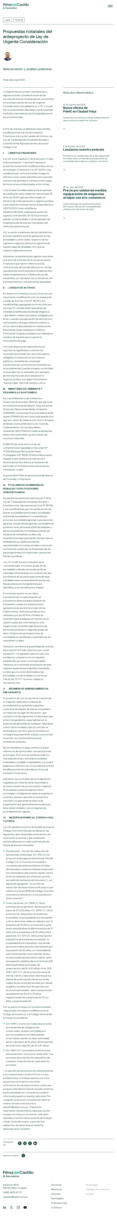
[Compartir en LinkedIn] (35, 1143)
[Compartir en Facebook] (20, 1143)
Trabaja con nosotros (98, 1189)
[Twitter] (11, 1207)
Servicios (56, 1184)
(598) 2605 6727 (12, 1192)
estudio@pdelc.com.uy (15, 1196)
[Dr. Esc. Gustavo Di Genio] (7, 56)
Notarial (19, 19)
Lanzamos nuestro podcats (83, 149)
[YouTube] (25, 1207)
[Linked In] (4, 1207)
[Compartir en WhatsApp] (25, 1143)
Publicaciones (59, 1202)
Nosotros (56, 1189)
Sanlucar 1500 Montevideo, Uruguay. (15, 1186)
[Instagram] (18, 1207)
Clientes (55, 1193)
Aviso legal (92, 1184)
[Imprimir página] (23, 1155)
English (90, 1193)
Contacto (56, 1207)
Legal (7, 19)
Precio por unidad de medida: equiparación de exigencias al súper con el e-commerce (85, 194)
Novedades (57, 1198)
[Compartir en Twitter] (30, 1143)
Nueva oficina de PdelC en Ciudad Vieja (79, 109)
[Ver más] (64, 129)
